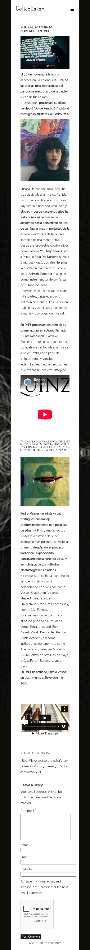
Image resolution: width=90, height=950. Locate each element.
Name (25, 845)
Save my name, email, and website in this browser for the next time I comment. (44, 887)
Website (26, 869)
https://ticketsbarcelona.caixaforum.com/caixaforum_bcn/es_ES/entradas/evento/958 (45, 766)
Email (25, 857)
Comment (28, 810)
